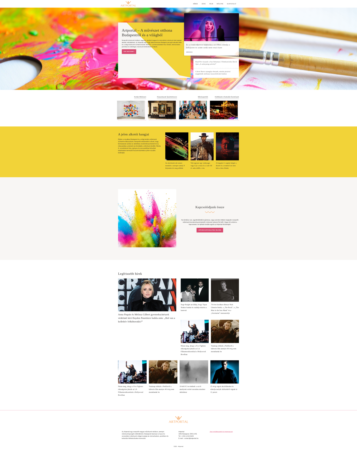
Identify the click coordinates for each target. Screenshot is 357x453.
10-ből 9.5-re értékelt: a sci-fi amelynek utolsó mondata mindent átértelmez (192, 389)
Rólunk (220, 4)
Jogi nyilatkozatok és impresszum (221, 431)
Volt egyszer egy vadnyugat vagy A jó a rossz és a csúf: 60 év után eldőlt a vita (201, 165)
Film (211, 4)
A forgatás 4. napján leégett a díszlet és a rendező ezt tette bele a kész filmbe (226, 165)
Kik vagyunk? (129, 51)
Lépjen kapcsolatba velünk (209, 230)
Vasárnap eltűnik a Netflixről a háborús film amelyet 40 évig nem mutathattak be (223, 348)
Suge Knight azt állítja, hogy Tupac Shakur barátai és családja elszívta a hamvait (194, 307)
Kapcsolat (231, 4)
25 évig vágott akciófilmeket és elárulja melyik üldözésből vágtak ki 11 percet (223, 389)
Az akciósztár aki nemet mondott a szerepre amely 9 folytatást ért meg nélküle (175, 165)
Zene (204, 4)
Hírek (195, 4)
